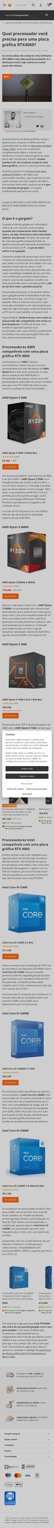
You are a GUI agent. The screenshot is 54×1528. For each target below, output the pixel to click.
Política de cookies (15, 788)
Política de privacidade (36, 788)
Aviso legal (27, 793)
